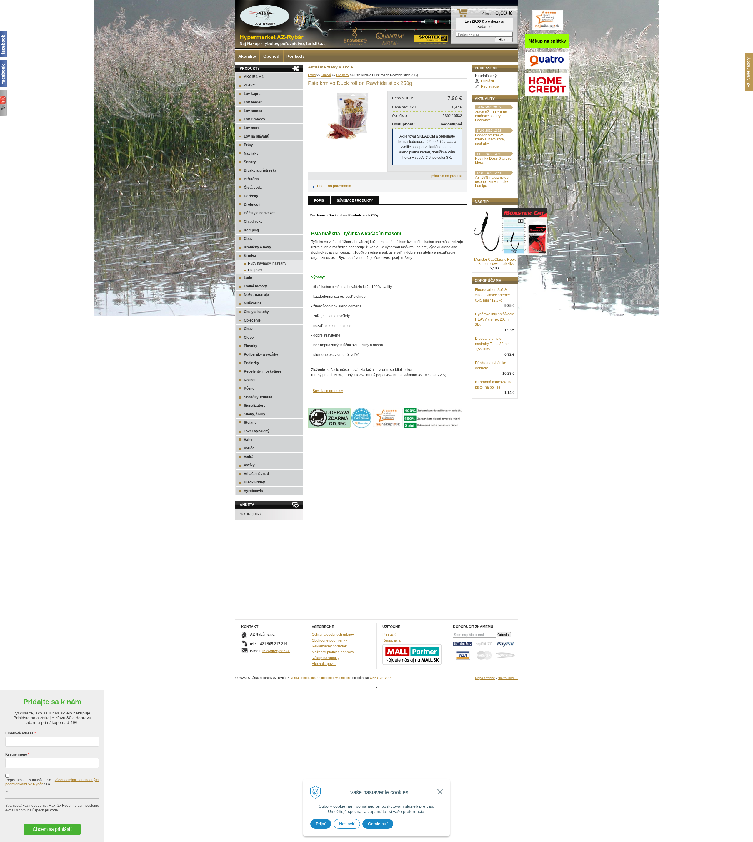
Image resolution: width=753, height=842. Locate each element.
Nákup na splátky (325, 658)
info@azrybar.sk (276, 651)
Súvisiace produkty (355, 200)
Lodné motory (255, 286)
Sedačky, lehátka (258, 397)
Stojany (250, 423)
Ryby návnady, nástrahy (267, 263)
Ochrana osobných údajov (333, 634)
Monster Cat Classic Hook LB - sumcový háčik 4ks (495, 261)
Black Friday (254, 482)
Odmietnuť (378, 823)
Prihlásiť (487, 81)
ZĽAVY (249, 85)
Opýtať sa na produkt (445, 176)
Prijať (321, 823)
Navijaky (251, 153)
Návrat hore (508, 678)
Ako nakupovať (324, 664)
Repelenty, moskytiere (262, 371)
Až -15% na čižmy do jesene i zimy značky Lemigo (492, 181)
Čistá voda (253, 187)
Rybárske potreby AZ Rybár (264, 16)
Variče (249, 448)
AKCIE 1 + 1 (254, 77)
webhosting (343, 677)
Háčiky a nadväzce (260, 213)
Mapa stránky (485, 678)
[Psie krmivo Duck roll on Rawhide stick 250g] (346, 140)
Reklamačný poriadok (329, 646)
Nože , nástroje (256, 295)
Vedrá (249, 457)
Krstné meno (16, 754)
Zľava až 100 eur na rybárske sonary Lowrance (491, 116)
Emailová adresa (19, 733)
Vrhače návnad (256, 474)
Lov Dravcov (254, 119)
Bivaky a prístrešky (260, 170)
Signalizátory (255, 406)
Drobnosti (252, 204)
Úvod (312, 75)
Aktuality (247, 56)
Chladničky (253, 222)
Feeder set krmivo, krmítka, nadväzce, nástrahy (490, 139)
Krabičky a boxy (257, 247)
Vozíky (249, 465)
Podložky (251, 363)
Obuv (248, 239)
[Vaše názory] (749, 72)
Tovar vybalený (256, 431)
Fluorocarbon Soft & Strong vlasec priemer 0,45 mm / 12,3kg (492, 295)
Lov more (252, 128)
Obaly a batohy (256, 312)
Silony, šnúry (254, 414)
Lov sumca (253, 111)
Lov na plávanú (256, 136)
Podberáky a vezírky (261, 354)
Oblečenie (252, 320)
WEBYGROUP (380, 677)
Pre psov (342, 75)
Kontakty (295, 56)
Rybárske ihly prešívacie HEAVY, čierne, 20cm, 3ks (494, 319)
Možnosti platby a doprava (333, 652)
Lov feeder (253, 102)
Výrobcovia (253, 491)
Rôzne (249, 388)
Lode (248, 278)
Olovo (249, 337)
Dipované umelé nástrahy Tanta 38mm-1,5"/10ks (493, 344)
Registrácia (490, 86)
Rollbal (249, 380)
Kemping (251, 230)
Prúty (248, 145)
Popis (319, 200)
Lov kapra (252, 94)
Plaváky (250, 346)
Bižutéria (251, 179)
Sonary (250, 162)
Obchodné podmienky (329, 640)
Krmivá (326, 75)
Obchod (271, 56)
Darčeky (251, 196)
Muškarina (252, 303)
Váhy (248, 440)
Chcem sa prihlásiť (52, 829)
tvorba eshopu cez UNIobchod (312, 677)
